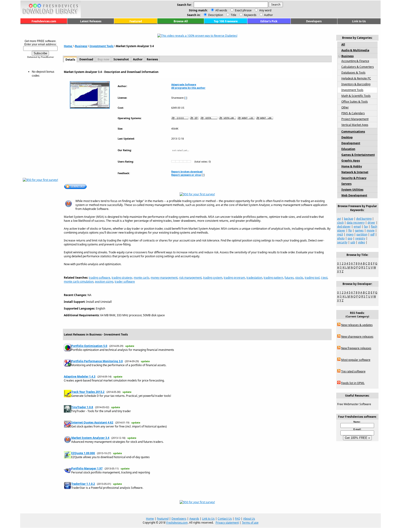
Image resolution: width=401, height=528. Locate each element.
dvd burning (364, 219)
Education (348, 149)
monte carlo (141, 278)
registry (360, 238)
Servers (346, 184)
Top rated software (353, 371)
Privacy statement (227, 523)
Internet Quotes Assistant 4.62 (92, 422)
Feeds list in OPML (353, 383)
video (361, 242)
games (359, 230)
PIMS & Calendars (353, 113)
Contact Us (225, 519)
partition (361, 234)
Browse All (181, 21)
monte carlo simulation (79, 282)
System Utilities (352, 190)
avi (339, 219)
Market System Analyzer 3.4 (90, 438)
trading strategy (122, 278)
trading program (234, 278)
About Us (249, 519)
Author (268, 15)
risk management (190, 278)
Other (345, 107)
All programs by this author (188, 87)
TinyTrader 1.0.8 (82, 407)
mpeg (349, 234)
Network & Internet (354, 172)
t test (324, 278)
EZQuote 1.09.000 (83, 453)
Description (215, 15)
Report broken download (187, 171)
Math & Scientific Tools (356, 96)
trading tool (312, 278)
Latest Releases (90, 21)
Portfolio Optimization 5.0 (89, 346)
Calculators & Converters (357, 67)
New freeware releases (356, 348)
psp (350, 238)
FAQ (237, 519)
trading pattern (273, 278)
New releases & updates (357, 325)
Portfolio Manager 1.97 (87, 468)
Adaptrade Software (183, 84)
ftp (350, 230)
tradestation (254, 278)
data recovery (356, 223)
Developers (314, 21)
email (357, 226)
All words (221, 10)
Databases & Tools (353, 73)
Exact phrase (243, 10)
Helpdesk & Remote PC (356, 78)
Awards (194, 519)
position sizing (104, 282)
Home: (68, 46)
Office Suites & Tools (354, 102)
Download (86, 59)
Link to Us (359, 21)
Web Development (354, 195)
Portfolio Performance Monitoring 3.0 (97, 361)
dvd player (344, 226)
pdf (372, 234)
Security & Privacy (353, 178)
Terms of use (250, 523)
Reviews (152, 59)
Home (150, 519)
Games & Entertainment (358, 155)
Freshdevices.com (44, 21)
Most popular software (355, 360)
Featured (135, 21)
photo (341, 238)
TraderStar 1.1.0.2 (83, 484)
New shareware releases (357, 337)
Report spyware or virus (186, 174)
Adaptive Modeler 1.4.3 (79, 376)
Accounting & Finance (355, 61)
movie (371, 230)
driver (371, 223)
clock (340, 223)
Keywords (249, 15)
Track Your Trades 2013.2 (87, 392)
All (343, 44)
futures (289, 278)
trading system (212, 278)
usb (352, 242)
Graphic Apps (350, 161)
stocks (299, 278)
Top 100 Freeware (226, 21)
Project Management (355, 119)
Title (233, 15)
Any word (265, 10)
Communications (353, 132)
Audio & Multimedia (355, 50)
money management (164, 278)
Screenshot (121, 59)
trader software (125, 282)
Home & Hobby (351, 166)
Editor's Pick (268, 21)
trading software (99, 278)
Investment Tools (101, 46)
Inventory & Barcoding (355, 84)
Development (350, 143)
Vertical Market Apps (354, 125)
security (342, 242)
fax (366, 226)
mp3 (340, 234)
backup (348, 219)
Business (81, 46)
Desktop (347, 137)
